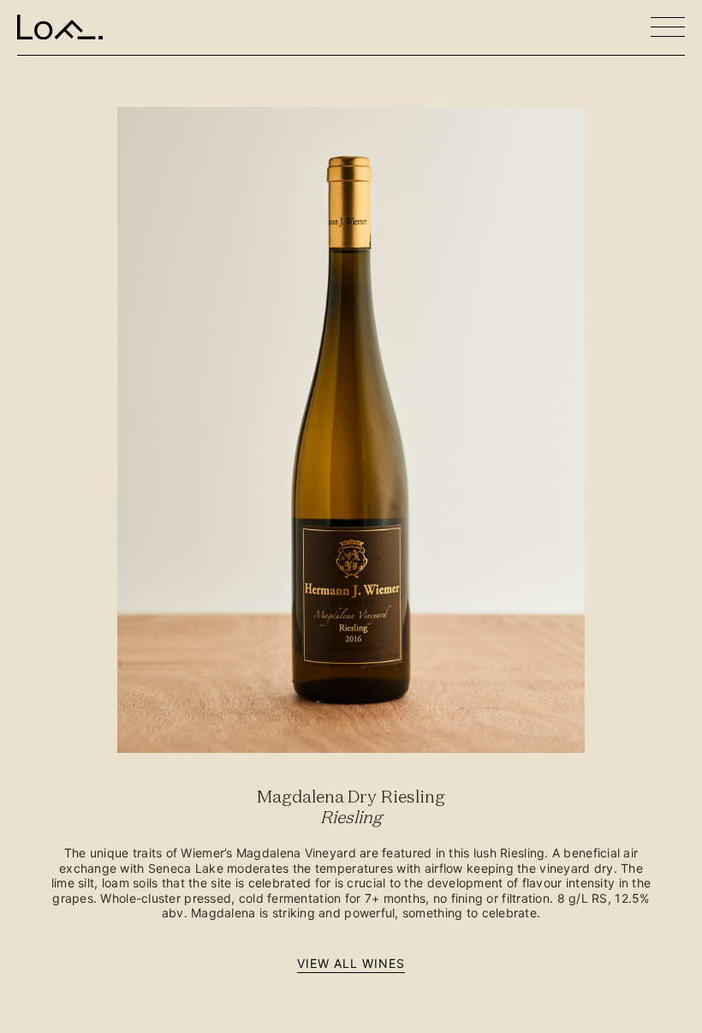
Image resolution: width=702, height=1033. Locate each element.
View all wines (351, 963)
